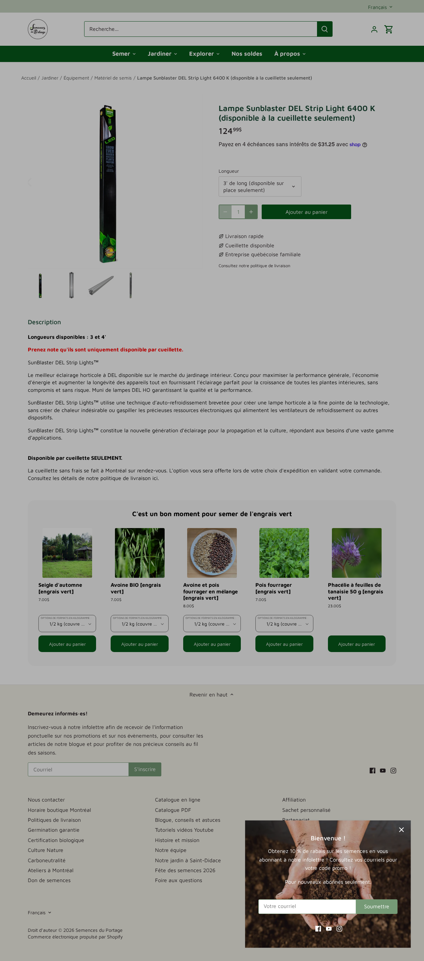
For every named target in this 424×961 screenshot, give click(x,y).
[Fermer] (401, 829)
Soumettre (376, 906)
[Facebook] (318, 928)
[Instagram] (339, 928)
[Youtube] (329, 928)
